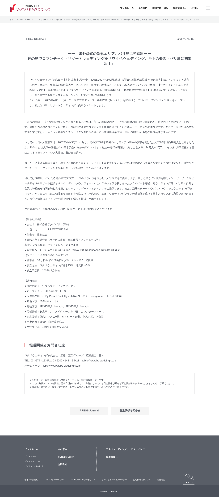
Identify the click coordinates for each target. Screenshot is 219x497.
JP (192, 8)
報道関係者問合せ (130, 410)
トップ (12, 19)
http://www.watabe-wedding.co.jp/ (61, 365)
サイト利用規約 (31, 480)
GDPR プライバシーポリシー (82, 480)
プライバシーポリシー (54, 480)
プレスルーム (25, 19)
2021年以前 (57, 19)
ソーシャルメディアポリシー (114, 480)
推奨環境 (161, 480)
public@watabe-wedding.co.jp (98, 360)
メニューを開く (208, 8)
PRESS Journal (89, 410)
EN (196, 8)
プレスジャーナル (32, 461)
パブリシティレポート (34, 466)
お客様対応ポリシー (142, 480)
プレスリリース (41, 19)
